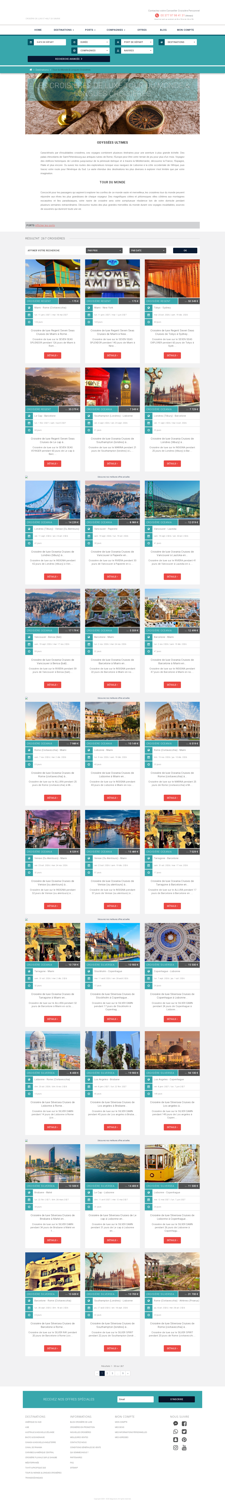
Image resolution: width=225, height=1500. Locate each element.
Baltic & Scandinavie (35, 1437)
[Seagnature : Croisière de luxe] (67, 10)
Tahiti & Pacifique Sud (35, 1468)
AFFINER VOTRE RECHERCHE (44, 250)
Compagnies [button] (115, 30)
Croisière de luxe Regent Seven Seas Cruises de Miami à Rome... (53, 332)
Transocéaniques (34, 1478)
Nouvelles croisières (80, 1432)
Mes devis (119, 1427)
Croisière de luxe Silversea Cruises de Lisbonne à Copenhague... (172, 1217)
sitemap (74, 1468)
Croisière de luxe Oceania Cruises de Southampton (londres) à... (112, 440)
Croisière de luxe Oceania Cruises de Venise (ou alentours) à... (52, 882)
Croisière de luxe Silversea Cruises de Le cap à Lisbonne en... (113, 1217)
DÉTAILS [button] (52, 355)
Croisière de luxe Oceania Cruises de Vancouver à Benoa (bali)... (52, 661)
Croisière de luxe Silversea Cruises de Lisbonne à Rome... (53, 1104)
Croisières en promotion (82, 1427)
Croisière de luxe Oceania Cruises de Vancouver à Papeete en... (112, 553)
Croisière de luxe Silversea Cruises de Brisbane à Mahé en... (53, 1217)
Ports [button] (89, 30)
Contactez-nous (78, 1442)
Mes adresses (121, 1437)
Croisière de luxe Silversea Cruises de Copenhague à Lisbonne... (172, 996)
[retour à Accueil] (31, 70)
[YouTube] (184, 1447)
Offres (142, 30)
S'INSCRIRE (176, 1399)
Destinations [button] (63, 30)
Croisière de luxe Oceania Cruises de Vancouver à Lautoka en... (172, 553)
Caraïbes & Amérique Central (39, 1452)
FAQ (72, 1463)
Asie (27, 1427)
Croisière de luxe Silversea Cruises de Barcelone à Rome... (53, 1325)
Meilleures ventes (79, 1437)
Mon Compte (185, 30)
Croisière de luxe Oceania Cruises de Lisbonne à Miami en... (112, 774)
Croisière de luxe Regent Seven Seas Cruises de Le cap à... (53, 440)
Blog (163, 30)
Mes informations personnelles (131, 1432)
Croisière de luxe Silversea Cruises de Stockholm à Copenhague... (112, 996)
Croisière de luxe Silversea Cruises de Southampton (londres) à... (112, 1325)
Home (38, 30)
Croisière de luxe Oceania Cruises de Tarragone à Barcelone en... (172, 882)
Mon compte (121, 1422)
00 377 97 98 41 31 (173, 15)
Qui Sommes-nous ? (79, 1452)
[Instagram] (175, 1447)
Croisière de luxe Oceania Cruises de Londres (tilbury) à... (172, 440)
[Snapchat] (175, 1439)
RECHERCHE (67, 59)
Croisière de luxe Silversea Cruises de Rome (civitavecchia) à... (172, 1325)
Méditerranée (32, 1463)
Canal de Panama (33, 1447)
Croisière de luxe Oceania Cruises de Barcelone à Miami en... (112, 661)
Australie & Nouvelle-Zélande (39, 1432)
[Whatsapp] (175, 1431)
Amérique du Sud (33, 1422)
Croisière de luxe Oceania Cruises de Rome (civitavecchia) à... (52, 774)
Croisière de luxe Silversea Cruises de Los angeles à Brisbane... (112, 1104)
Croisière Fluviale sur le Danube (41, 1457)
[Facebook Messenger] (175, 1423)
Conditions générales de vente (85, 1447)
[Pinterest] (184, 1439)
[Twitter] (184, 1431)
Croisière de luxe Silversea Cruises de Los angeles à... (172, 1104)
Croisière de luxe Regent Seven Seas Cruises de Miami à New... (112, 332)
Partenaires (76, 1457)
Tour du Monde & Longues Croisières (43, 1473)
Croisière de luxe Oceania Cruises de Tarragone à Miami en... (52, 996)
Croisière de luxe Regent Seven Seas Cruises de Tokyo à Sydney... (172, 332)
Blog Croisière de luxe (81, 1422)
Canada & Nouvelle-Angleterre (40, 1442)
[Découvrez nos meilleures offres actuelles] (112, 477)
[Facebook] (184, 1423)
